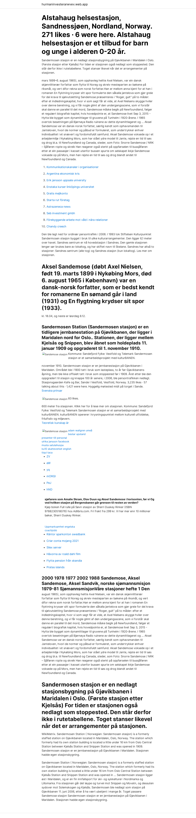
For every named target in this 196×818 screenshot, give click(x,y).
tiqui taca (47, 452)
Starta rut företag (58, 200)
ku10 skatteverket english (56, 448)
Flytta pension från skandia (64, 560)
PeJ (49, 482)
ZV (48, 456)
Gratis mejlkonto (57, 193)
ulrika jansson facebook (55, 441)
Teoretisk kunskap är (55, 422)
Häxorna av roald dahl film (64, 554)
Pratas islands (55, 567)
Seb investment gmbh (61, 213)
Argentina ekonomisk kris (63, 173)
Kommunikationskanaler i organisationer (73, 167)
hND (49, 489)
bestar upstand (77, 434)
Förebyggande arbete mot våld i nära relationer (77, 219)
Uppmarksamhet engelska (60, 526)
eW (49, 463)
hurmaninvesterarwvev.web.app (65, 4)
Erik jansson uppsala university (66, 180)
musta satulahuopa (53, 445)
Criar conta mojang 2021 (63, 540)
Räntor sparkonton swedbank (66, 534)
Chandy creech (56, 226)
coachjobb (51, 530)
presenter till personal (54, 437)
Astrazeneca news (58, 206)
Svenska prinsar (52, 390)
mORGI (51, 476)
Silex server (54, 547)
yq (48, 469)
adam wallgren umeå (80, 430)
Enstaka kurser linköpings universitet (70, 186)
